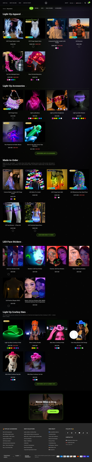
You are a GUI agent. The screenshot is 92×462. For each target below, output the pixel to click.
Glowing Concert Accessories (9, 443)
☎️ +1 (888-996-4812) (70, 442)
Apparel (37, 8)
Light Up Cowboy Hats (15, 312)
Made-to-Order (11, 160)
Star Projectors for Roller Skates (13, 144)
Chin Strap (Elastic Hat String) (79, 342)
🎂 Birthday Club (52, 447)
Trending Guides (52, 434)
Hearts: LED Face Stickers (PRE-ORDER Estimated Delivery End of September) (35, 301)
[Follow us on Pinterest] (75, 433)
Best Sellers (13, 2)
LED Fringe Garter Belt (57, 192)
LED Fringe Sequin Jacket (13, 41)
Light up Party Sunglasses (57, 113)
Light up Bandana (35, 113)
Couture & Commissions (29, 445)
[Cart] (88, 3)
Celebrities (26, 443)
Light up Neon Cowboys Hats (30, 432)
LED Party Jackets (6, 440)
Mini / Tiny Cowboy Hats (8, 445)
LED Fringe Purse (12, 113)
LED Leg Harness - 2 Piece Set (13, 225)
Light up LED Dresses (7, 438)
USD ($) (71, 3)
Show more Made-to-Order (46, 234)
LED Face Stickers (13, 241)
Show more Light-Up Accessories (46, 153)
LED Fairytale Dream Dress (35, 225)
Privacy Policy (52, 440)
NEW (20, 2)
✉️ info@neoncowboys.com (71, 440)
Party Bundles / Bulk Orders (8, 436)
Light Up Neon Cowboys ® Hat (13, 342)
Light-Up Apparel (13, 14)
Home (4, 8)
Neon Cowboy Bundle (35, 342)
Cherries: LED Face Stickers (57, 268)
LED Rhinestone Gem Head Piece (79, 192)
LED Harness (79, 41)
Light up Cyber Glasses (79, 113)
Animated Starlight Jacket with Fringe (57, 41)
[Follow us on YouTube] (79, 433)
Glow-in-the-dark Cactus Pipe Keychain (35, 145)
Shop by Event (27, 2)
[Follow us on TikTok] (83, 433)
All (31, 8)
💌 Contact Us (51, 449)
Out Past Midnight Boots (12, 74)
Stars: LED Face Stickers (79, 268)
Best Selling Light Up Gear (8, 434)
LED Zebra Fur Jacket (35, 192)
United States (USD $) (7, 456)
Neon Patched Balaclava (35, 74)
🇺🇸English (78, 3)
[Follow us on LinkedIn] (87, 433)
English (17, 455)
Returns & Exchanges (53, 438)
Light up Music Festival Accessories (31, 434)
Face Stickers (49, 8)
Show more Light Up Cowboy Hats (46, 383)
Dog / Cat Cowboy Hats (8, 447)
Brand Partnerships (28, 447)
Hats (42, 8)
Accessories (58, 8)
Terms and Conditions (53, 436)
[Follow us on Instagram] (72, 433)
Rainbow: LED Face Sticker (35, 268)
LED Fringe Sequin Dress (35, 41)
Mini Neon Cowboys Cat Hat (35, 374)
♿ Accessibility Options (54, 432)
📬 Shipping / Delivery (53, 445)
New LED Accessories (7, 432)
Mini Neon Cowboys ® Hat (57, 342)
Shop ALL (5, 2)
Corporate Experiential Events (30, 449)
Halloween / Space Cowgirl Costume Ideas (33, 436)
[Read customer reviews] (13, 42)
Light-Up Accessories (15, 85)
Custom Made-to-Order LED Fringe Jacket (13, 192)
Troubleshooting (52, 443)
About (66, 2)
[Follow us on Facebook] (68, 433)
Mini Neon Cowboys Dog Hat (13, 374)
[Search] (85, 3)
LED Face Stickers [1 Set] (13, 268)
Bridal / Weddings (28, 440)
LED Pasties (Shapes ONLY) (13, 300)
